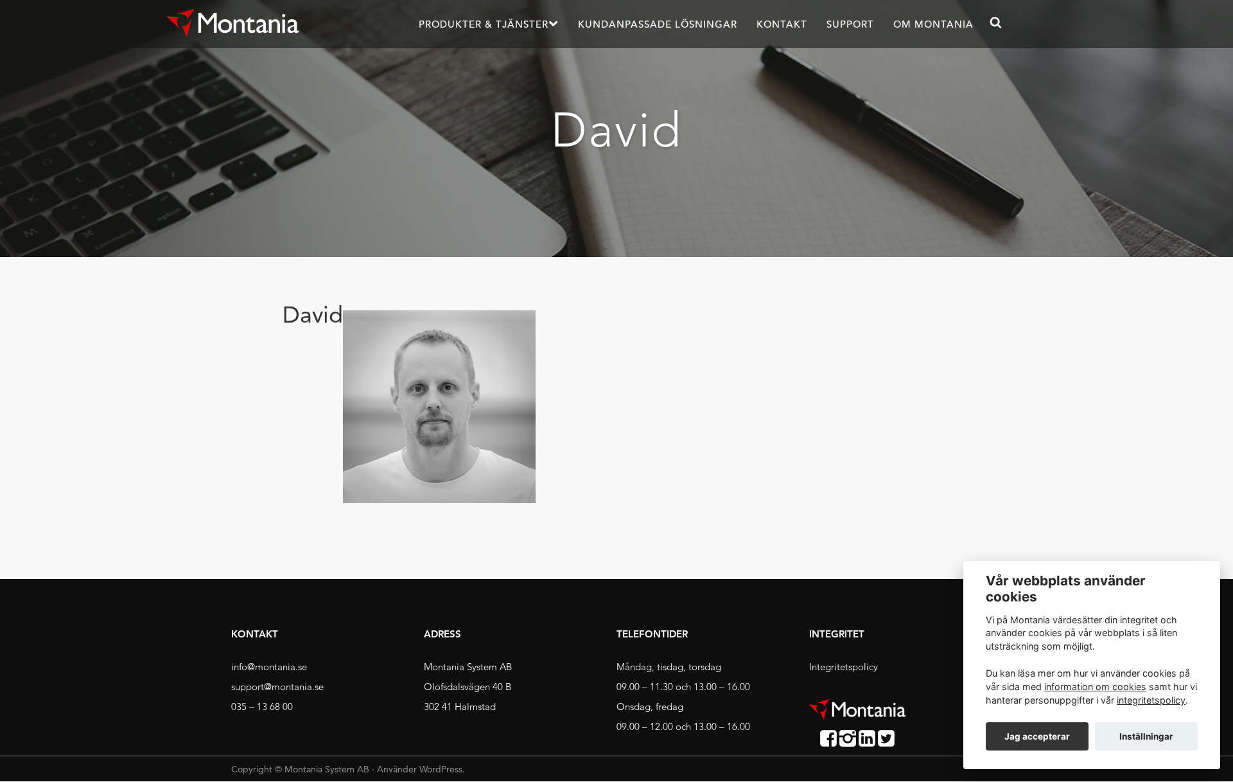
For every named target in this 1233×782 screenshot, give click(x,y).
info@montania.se (269, 667)
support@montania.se (277, 686)
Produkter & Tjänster (483, 24)
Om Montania (933, 24)
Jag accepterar (1037, 736)
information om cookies (1095, 686)
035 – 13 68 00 (262, 706)
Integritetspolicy (843, 667)
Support (850, 24)
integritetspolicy (1151, 700)
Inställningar (1146, 736)
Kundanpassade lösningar (657, 24)
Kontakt (781, 24)
